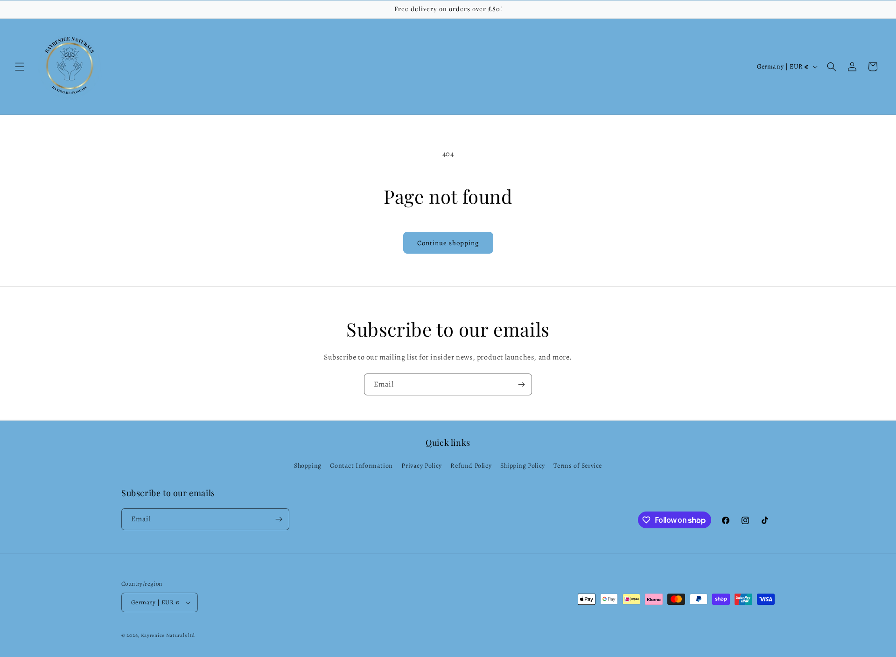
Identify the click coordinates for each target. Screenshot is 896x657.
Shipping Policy (522, 465)
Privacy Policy (421, 465)
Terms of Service (577, 465)
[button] (19, 66)
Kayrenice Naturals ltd (168, 635)
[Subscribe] (521, 384)
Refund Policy (470, 465)
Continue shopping (448, 243)
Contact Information (361, 465)
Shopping (308, 465)
